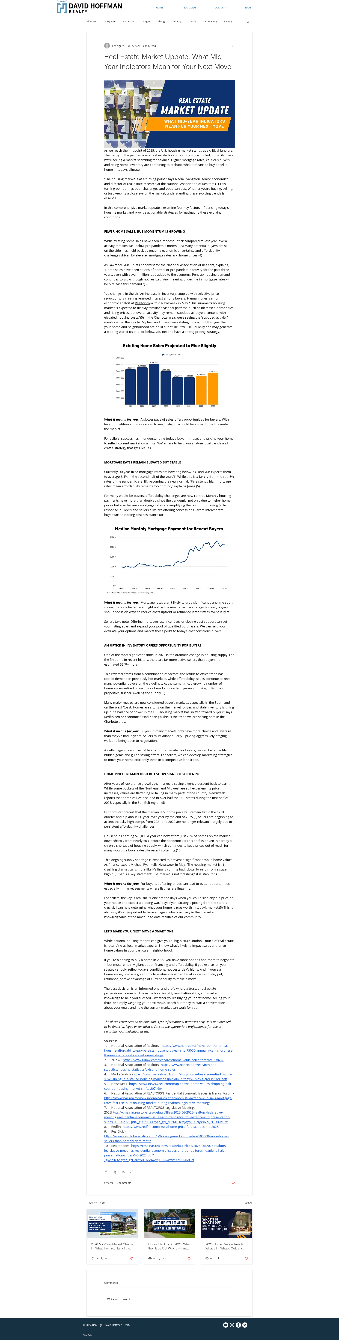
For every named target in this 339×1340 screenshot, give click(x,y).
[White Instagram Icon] (232, 1325)
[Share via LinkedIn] (123, 1172)
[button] (248, 21)
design (162, 21)
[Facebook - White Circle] (238, 1325)
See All (248, 1202)
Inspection (129, 21)
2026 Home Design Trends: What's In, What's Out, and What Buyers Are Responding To (227, 1246)
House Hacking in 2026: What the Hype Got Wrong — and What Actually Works (169, 1246)
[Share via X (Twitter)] (114, 1172)
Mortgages (109, 21)
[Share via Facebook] (106, 1172)
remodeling (210, 21)
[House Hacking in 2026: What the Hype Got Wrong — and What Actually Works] (169, 1223)
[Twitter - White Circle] (244, 1325)
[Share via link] (131, 1172)
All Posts (91, 21)
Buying (177, 21)
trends (192, 21)
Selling (228, 21)
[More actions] (233, 46)
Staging (146, 21)
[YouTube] (225, 1325)
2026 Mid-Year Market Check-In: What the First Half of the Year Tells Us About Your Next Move (112, 1246)
